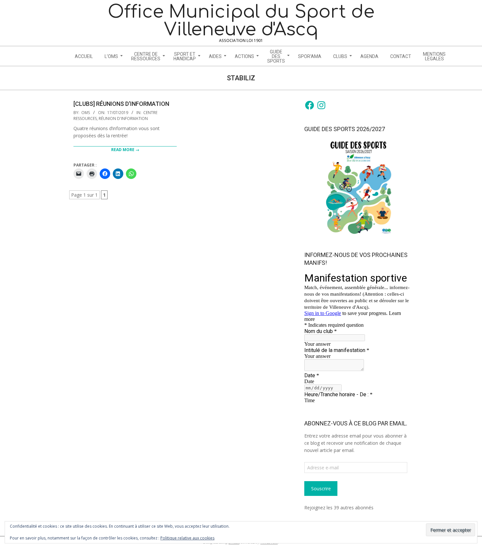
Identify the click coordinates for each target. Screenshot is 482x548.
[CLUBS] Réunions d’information (121, 103)
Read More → (125, 149)
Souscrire (321, 488)
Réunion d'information (123, 118)
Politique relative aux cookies (187, 538)
